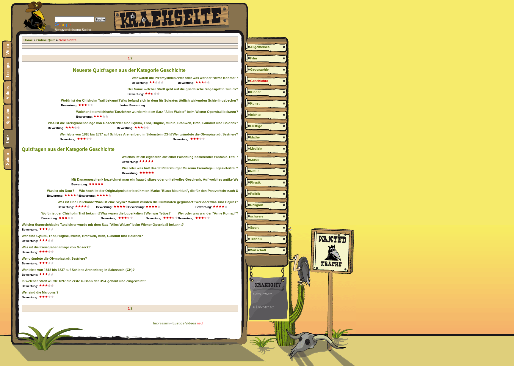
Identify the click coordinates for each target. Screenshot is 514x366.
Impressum (161, 323)
